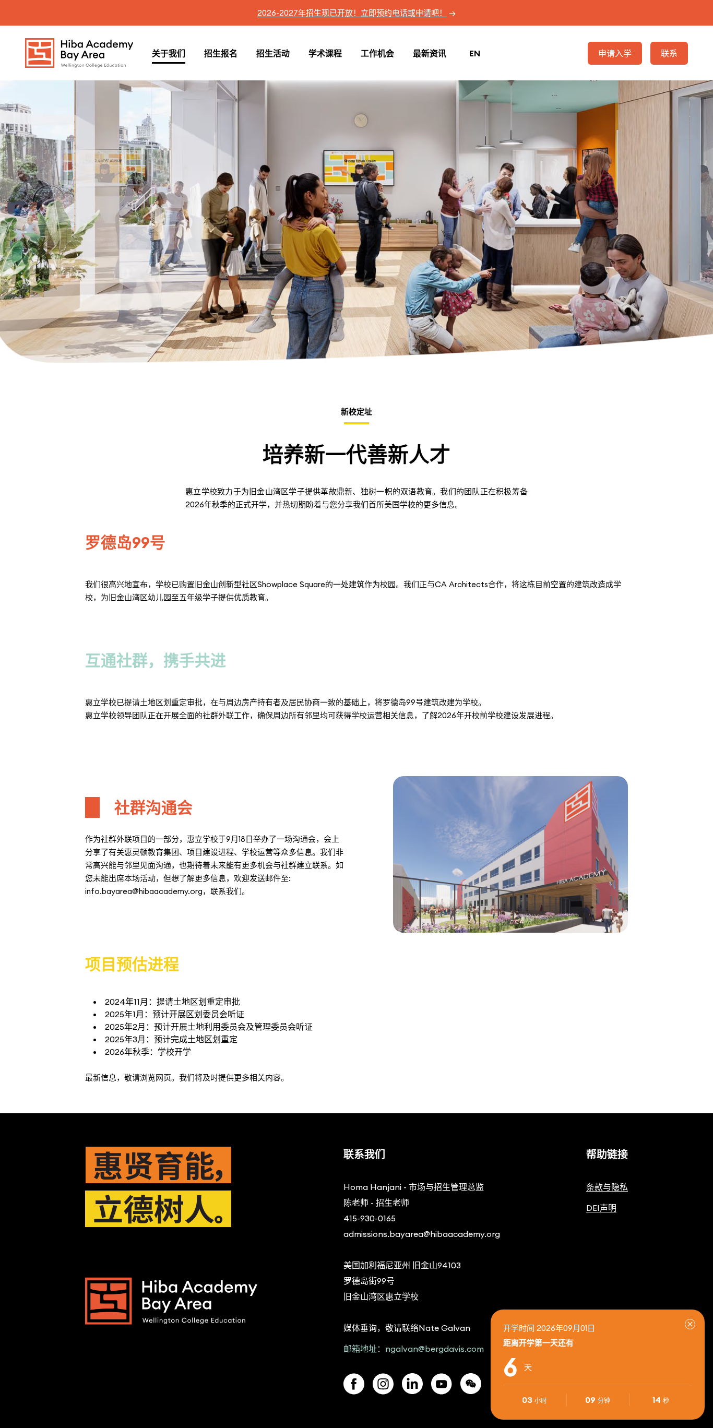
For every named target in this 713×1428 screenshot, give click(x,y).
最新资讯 (429, 53)
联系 (669, 53)
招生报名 (220, 53)
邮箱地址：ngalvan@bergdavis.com (413, 1348)
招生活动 (273, 53)
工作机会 (377, 53)
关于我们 (168, 53)
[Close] (690, 1324)
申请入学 (615, 53)
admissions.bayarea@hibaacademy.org (421, 1234)
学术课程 (325, 53)
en (474, 53)
